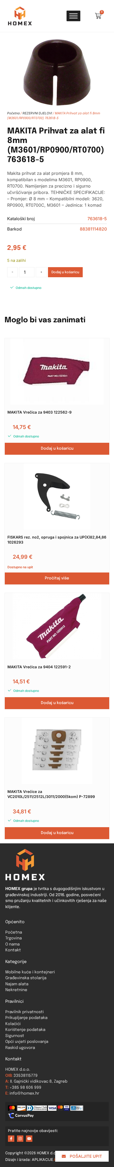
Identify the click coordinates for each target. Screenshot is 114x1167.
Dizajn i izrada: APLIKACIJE (32, 1159)
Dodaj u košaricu (65, 272)
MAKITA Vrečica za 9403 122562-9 (39, 412)
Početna (13, 113)
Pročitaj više (57, 578)
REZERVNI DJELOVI (37, 113)
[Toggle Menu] (73, 15)
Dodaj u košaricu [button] (57, 448)
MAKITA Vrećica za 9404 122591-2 (39, 667)
